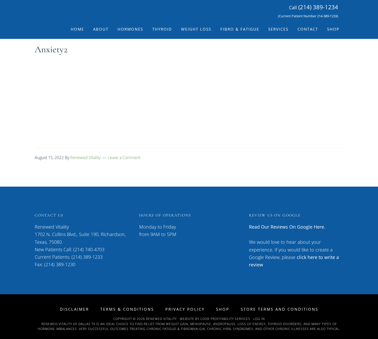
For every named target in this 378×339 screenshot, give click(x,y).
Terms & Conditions (127, 309)
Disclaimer (74, 309)
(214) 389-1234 (318, 7)
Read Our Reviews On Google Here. (287, 227)
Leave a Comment (124, 157)
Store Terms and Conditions (279, 309)
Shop (222, 309)
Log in (259, 319)
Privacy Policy (185, 309)
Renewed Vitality (81, 10)
